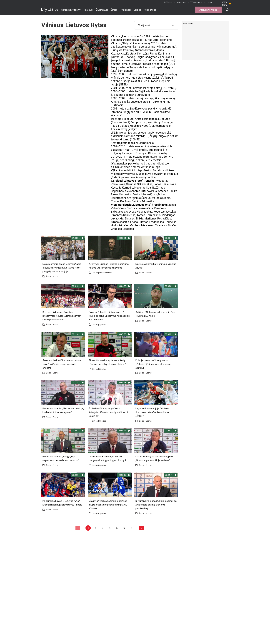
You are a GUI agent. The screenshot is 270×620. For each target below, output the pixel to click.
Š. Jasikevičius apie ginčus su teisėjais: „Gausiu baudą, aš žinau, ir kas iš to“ (109, 412)
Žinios (114, 9)
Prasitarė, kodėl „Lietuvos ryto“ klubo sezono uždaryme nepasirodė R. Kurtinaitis (109, 315)
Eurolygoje (143, 94)
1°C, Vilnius (167, 2)
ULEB (158, 118)
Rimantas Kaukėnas (123, 215)
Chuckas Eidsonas (122, 228)
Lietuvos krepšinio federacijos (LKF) (153, 63)
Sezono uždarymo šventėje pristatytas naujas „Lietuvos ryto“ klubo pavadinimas (61, 315)
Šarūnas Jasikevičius (140, 208)
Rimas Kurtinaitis (160, 53)
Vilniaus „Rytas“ (166, 46)
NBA (142, 112)
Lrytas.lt (209, 2)
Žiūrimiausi (102, 9)
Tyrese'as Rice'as (166, 225)
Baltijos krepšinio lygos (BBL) (138, 125)
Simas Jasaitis (120, 222)
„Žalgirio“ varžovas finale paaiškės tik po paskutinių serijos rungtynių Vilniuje (108, 504)
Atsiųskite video (208, 9)
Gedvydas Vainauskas (158, 57)
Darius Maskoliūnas (145, 194)
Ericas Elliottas (139, 222)
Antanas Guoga (150, 167)
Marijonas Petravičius (158, 218)
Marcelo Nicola (161, 197)
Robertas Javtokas (165, 211)
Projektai (126, 9)
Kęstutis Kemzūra (137, 53)
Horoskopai (181, 2)
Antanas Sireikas (145, 50)
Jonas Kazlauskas (165, 184)
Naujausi (88, 9)
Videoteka (150, 9)
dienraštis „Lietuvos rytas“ (149, 60)
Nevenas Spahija (144, 187)
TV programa (196, 2)
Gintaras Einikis (134, 218)
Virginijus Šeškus (140, 197)
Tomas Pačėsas (121, 201)
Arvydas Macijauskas (139, 211)
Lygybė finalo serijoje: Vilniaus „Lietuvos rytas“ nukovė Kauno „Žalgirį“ (152, 412)
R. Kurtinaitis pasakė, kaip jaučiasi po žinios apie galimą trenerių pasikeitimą (156, 504)
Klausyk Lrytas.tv (70, 9)
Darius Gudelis (153, 170)
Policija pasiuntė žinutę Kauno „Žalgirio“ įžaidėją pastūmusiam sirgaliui (152, 364)
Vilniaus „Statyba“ (121, 43)
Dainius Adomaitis (143, 201)
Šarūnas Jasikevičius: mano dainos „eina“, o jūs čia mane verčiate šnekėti (61, 364)
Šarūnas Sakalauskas (139, 184)
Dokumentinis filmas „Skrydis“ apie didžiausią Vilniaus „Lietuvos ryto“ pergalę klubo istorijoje (61, 267)
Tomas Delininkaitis (149, 215)
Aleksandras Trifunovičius (141, 191)
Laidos (137, 9)
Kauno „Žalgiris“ (153, 77)
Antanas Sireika (120, 101)
